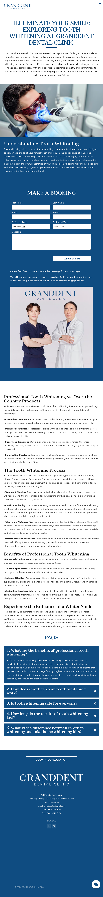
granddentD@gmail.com (54, 806)
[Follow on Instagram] (54, 826)
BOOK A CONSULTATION (51, 760)
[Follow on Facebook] (49, 826)
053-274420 (53, 802)
